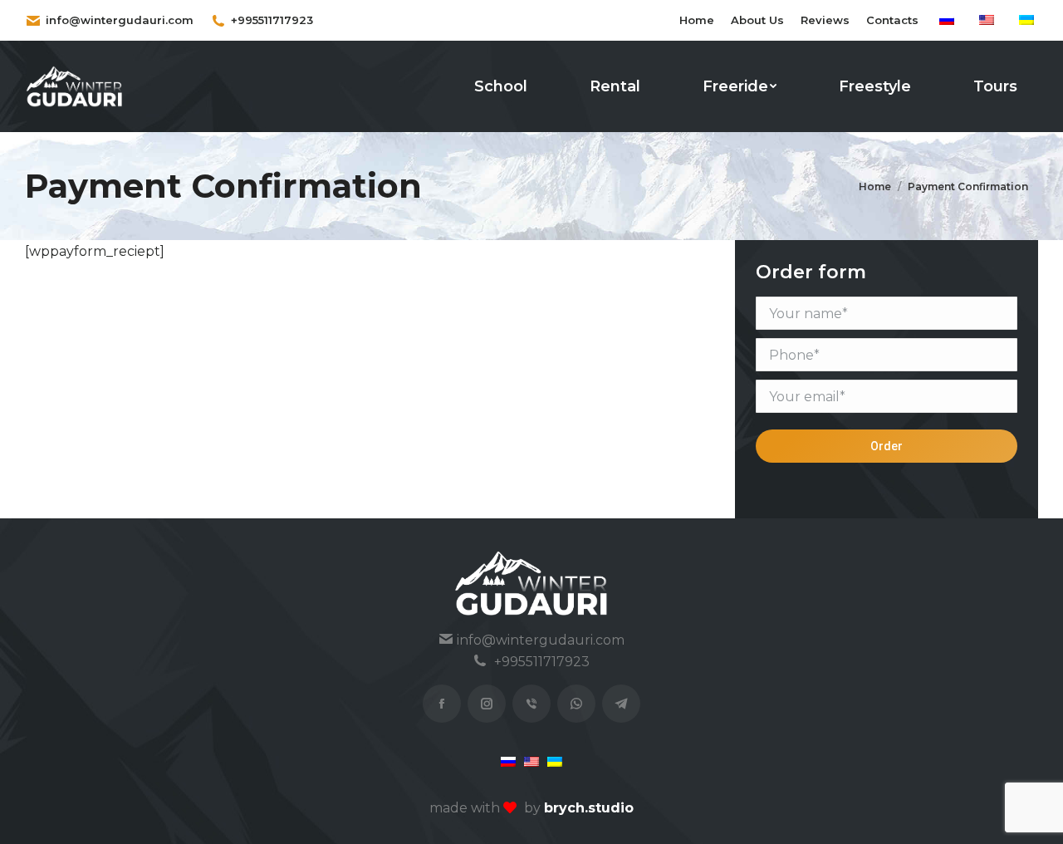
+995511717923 (272, 20)
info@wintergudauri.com (119, 20)
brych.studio (589, 808)
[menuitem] (696, 20)
